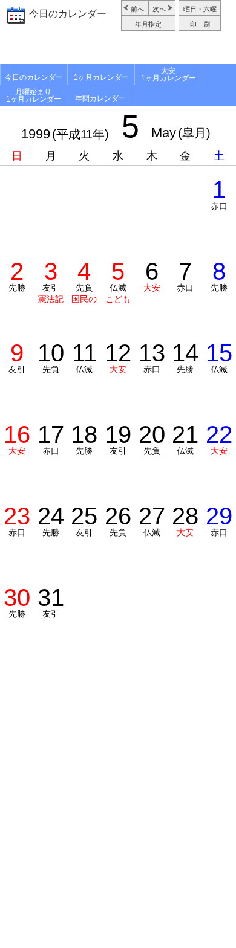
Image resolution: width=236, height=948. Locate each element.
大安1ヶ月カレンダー (168, 74)
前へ (137, 9)
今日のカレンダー (68, 13)
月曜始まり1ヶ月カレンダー (33, 95)
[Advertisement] (118, 49)
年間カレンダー (100, 98)
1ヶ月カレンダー (101, 77)
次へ (159, 9)
